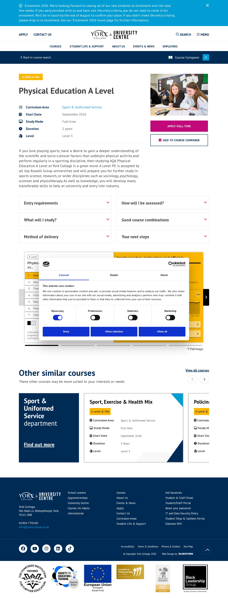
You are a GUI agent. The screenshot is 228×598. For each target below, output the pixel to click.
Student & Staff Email (179, 498)
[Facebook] (23, 548)
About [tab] (164, 275)
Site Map (188, 546)
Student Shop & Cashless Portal (185, 518)
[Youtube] (35, 548)
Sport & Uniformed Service (82, 107)
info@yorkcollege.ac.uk (34, 527)
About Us (118, 46)
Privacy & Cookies (171, 546)
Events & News (144, 46)
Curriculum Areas (127, 518)
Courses (55, 46)
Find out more (39, 444)
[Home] (114, 34)
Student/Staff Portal (178, 503)
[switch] (95, 317)
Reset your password (178, 508)
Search (185, 34)
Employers (170, 46)
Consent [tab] (64, 275)
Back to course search (36, 57)
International (76, 513)
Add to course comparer (181, 140)
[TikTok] (70, 548)
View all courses (197, 370)
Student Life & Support (87, 46)
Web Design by (170, 553)
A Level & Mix (30, 77)
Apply (23, 34)
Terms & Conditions (148, 546)
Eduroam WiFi (173, 524)
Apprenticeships (78, 498)
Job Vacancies (173, 492)
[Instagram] (46, 548)
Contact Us (43, 34)
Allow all (162, 331)
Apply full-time (179, 126)
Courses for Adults (79, 508)
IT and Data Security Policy (181, 513)
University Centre (78, 503)
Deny (66, 331)
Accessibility (127, 546)
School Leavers (77, 492)
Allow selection (114, 331)
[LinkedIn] (58, 548)
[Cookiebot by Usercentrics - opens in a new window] (170, 264)
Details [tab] (114, 275)
